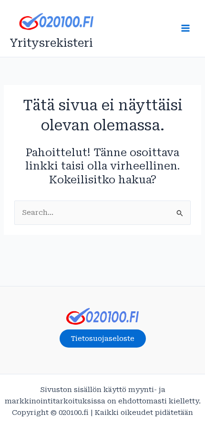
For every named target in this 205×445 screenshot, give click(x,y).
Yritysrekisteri (51, 43)
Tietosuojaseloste (102, 338)
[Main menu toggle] (185, 28)
